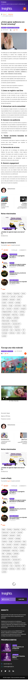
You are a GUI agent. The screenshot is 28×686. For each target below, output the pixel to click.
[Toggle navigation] (24, 8)
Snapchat (17, 326)
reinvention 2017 (16, 323)
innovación (9, 308)
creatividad (4, 299)
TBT (24, 330)
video (23, 333)
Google (10, 305)
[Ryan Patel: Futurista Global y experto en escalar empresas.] (6, 657)
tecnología (4, 333)
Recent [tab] (6, 250)
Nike (3, 317)
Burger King (16, 293)
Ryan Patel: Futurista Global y (18, 656)
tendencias (12, 333)
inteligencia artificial (6, 311)
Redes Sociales (5, 320)
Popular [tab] (14, 250)
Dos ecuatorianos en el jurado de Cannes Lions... (18, 282)
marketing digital (6, 314)
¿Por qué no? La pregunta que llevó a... (16, 256)
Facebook (4, 305)
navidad (22, 314)
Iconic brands (18, 305)
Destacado (12, 299)
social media (5, 330)
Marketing (10, 14)
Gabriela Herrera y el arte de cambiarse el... (17, 273)
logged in (9, 245)
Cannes (23, 293)
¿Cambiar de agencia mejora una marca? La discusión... (17, 265)
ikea (3, 308)
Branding (9, 293)
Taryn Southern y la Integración (18, 647)
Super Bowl (17, 330)
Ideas (24, 305)
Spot (11, 330)
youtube (4, 336)
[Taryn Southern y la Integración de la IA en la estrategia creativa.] (6, 648)
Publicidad (10, 351)
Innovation (16, 308)
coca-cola (13, 296)
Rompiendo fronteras (7, 326)
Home (4, 14)
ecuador (4, 302)
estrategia (18, 302)
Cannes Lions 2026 (14, 280)
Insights (14, 231)
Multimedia (4, 351)
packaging (9, 317)
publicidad (16, 317)
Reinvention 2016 (6, 323)
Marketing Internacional (13, 27)
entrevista (10, 302)
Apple (3, 293)
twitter (18, 333)
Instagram (23, 308)
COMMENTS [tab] (22, 250)
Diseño (18, 299)
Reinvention (14, 320)
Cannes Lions (5, 296)
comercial (20, 296)
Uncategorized (13, 254)
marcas (15, 311)
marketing (22, 311)
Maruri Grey (15, 314)
